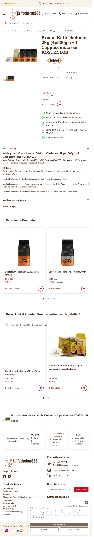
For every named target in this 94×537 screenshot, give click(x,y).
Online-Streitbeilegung (12, 511)
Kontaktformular (10, 488)
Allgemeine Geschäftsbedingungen (17, 497)
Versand (6, 494)
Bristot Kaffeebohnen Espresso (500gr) (67, 271)
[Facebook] (4, 476)
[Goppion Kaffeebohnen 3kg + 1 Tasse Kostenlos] (27, 345)
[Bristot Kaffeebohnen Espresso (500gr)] (68, 248)
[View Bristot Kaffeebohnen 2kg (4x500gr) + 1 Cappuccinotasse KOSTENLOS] (8, 77)
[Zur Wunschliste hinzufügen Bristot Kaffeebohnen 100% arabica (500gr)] (41, 289)
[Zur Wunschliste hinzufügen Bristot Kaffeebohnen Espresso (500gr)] (84, 289)
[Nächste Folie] (54, 298)
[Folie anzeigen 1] (43, 298)
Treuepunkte (8, 509)
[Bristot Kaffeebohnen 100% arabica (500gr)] (24, 248)
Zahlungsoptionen (10, 491)
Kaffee (15, 31)
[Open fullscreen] (21, 52)
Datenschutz (8, 503)
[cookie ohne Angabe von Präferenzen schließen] (86, 502)
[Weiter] (36, 67)
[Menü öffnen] (4, 13)
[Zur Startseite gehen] (24, 14)
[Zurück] (6, 67)
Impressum (7, 500)
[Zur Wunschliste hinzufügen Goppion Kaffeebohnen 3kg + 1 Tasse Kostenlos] (41, 388)
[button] (54, 61)
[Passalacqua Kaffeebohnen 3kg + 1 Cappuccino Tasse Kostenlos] (68, 342)
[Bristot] (54, 61)
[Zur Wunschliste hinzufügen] (60, 104)
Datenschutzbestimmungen (77, 506)
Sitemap (6, 514)
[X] (9, 476)
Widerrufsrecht (9, 506)
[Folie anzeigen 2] (49, 298)
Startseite (6, 31)
